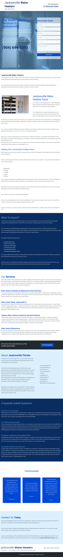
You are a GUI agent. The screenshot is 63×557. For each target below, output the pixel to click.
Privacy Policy (56, 548)
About (9, 9)
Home (6, 9)
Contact (12, 9)
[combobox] (38, 29)
